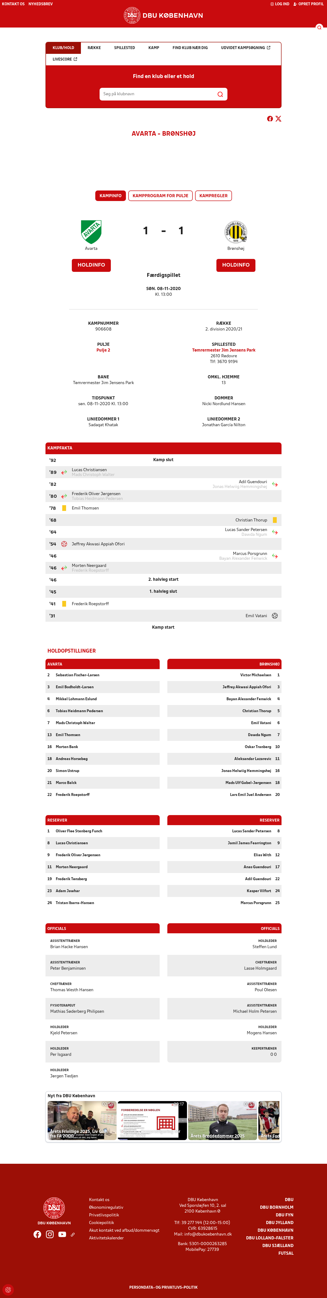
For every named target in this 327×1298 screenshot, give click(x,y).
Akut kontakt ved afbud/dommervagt (124, 1231)
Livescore (62, 59)
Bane (103, 377)
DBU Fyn (284, 1215)
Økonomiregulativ (106, 1208)
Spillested (224, 345)
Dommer (223, 398)
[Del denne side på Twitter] (278, 119)
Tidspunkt (103, 398)
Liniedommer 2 (223, 419)
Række (223, 324)
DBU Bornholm (276, 1208)
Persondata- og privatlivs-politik (163, 1287)
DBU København (275, 1231)
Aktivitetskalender (106, 1238)
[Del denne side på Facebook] (270, 119)
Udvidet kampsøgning (243, 48)
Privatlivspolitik (104, 1215)
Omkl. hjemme (224, 377)
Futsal (285, 1254)
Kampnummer (103, 324)
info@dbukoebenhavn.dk (208, 1234)
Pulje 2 (103, 350)
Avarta (91, 249)
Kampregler (213, 196)
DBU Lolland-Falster (269, 1238)
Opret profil (311, 4)
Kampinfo (111, 196)
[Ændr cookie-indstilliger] (8, 1290)
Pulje (103, 345)
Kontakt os (13, 4)
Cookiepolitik (101, 1223)
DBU (289, 1200)
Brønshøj (235, 249)
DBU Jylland (279, 1223)
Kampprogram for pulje (160, 196)
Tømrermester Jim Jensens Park (223, 350)
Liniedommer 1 (103, 419)
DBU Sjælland (277, 1246)
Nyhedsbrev (40, 4)
